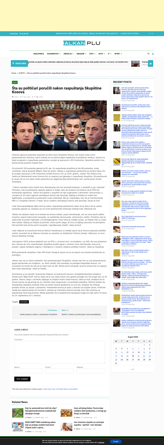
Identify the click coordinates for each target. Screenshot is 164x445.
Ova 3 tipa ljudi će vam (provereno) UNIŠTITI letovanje (133, 217)
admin (16, 97)
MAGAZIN (80, 54)
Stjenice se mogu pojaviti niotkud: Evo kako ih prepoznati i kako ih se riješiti (136, 192)
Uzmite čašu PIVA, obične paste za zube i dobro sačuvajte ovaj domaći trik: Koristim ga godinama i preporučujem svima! (136, 182)
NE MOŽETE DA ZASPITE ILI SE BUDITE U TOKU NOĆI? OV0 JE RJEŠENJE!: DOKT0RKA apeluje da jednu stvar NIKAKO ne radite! (136, 311)
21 (139, 356)
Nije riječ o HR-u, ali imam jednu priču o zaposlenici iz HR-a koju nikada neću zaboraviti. (135, 252)
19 (127, 356)
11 (122, 352)
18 (122, 356)
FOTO (91, 54)
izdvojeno (24, 302)
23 (150, 356)
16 (150, 352)
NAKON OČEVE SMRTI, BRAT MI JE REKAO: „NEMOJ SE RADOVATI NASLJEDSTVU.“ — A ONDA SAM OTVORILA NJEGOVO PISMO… (136, 116)
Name (17, 367)
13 (133, 352)
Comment (18, 340)
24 (116, 360)
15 (144, 352)
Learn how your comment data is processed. (60, 389)
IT (108, 54)
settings (101, 443)
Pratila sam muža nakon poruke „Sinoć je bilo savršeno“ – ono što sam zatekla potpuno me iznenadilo (136, 172)
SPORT (117, 54)
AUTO (101, 54)
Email (48, 367)
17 (116, 356)
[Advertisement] (67, 15)
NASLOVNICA (38, 54)
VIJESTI (15, 82)
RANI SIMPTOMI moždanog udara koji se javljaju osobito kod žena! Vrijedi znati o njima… (40, 425)
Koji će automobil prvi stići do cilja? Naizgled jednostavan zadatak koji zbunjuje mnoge (41, 411)
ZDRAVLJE (68, 54)
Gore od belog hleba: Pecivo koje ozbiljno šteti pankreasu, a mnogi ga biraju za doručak (90, 411)
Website (80, 367)
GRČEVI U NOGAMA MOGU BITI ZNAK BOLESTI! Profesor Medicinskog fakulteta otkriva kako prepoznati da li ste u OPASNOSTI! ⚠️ (136, 286)
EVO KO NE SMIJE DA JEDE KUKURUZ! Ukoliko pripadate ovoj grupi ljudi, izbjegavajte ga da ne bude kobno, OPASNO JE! (136, 161)
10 (116, 352)
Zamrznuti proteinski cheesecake (133, 226)
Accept (115, 441)
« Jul (132, 369)
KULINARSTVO (52, 54)
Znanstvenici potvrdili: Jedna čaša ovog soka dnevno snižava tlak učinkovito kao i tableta (136, 106)
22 (144, 356)
